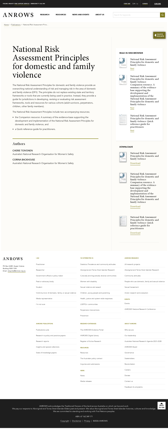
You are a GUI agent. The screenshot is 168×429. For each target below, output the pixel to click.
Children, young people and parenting (95, 293)
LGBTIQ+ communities (89, 304)
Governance (129, 353)
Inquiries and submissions (90, 364)
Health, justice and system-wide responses (96, 298)
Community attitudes (133, 276)
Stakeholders (129, 358)
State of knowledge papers (46, 353)
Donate (127, 375)
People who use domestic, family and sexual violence (145, 281)
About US (99, 15)
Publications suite (42, 330)
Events (127, 303)
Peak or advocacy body (45, 281)
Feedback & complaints (134, 387)
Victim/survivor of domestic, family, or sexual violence (56, 293)
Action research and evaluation (136, 293)
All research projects (132, 264)
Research (44, 15)
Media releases (86, 381)
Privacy (87, 421)
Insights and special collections (47, 347)
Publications (16, 25)
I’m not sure (40, 304)
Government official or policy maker (49, 276)
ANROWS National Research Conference (140, 309)
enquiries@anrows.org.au (17, 271)
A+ (133, 4)
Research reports (42, 341)
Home (6, 25)
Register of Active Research (90, 341)
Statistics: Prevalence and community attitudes (98, 264)
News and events (80, 15)
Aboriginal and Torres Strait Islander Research (97, 270)
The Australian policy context (91, 358)
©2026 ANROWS (100, 421)
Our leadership (130, 335)
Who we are (129, 330)
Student (39, 287)
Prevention (84, 316)
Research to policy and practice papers (51, 335)
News (82, 375)
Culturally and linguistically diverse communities (98, 276)
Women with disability (88, 281)
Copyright (64, 421)
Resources (61, 15)
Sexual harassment (132, 287)
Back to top (161, 406)
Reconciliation (130, 364)
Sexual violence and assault (90, 287)
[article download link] (123, 62)
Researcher (40, 270)
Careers (127, 370)
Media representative (44, 298)
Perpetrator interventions (89, 310)
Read (132, 68)
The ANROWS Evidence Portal (91, 330)
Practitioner (40, 264)
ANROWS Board (131, 347)
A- (137, 4)
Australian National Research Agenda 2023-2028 (143, 341)
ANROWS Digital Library (89, 335)
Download (135, 163)
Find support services (22, 4)
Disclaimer (76, 421)
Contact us (129, 381)
